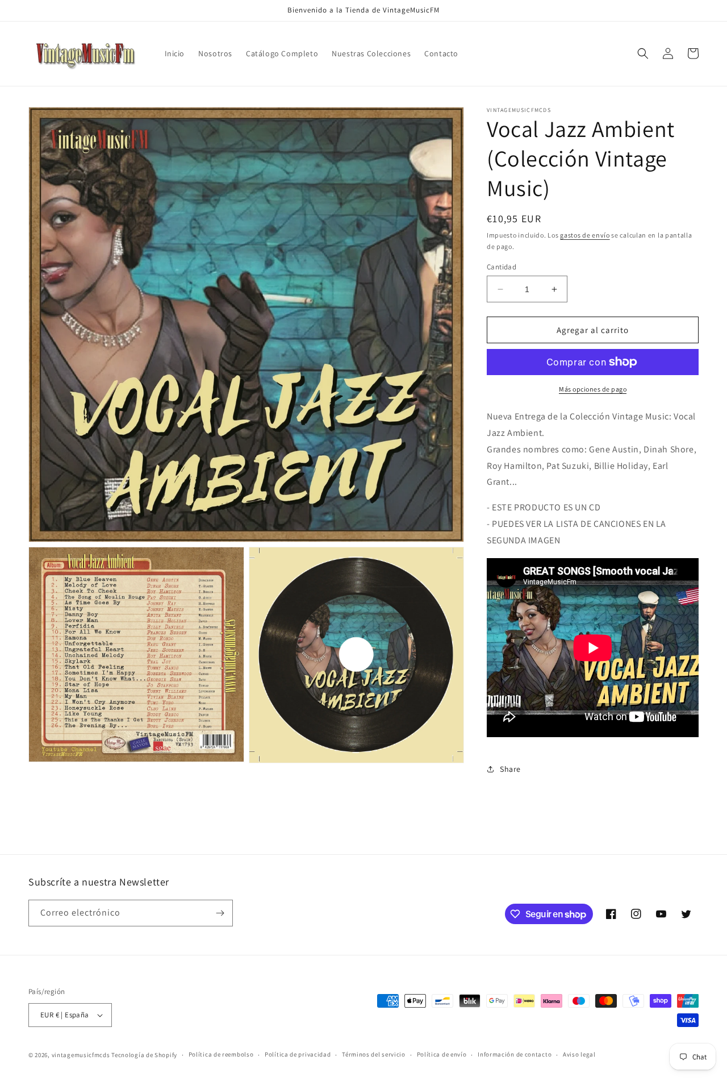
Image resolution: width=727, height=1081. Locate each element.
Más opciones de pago (592, 389)
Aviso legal (579, 1054)
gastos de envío (585, 235)
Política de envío (442, 1054)
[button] (642, 53)
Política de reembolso (221, 1054)
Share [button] (510, 769)
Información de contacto (514, 1054)
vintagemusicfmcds (81, 1055)
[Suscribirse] (219, 913)
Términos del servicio (374, 1054)
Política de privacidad (298, 1054)
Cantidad (501, 267)
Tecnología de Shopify (144, 1055)
